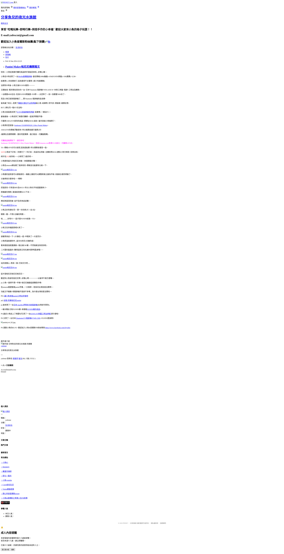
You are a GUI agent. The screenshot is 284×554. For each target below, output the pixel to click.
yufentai (4, 346)
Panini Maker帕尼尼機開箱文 (22, 66)
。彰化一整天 (6, 476)
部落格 (8, 55)
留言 (20, 358)
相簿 (7, 52)
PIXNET (125, 523)
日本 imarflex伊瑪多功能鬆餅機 (25, 305)
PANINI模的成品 (33, 309)
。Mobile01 (5, 467)
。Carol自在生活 (7, 485)
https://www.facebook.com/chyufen (57, 328)
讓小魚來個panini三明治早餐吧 (16, 296)
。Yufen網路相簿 (7, 489)
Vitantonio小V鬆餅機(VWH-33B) (28, 318)
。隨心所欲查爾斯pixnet (10, 494)
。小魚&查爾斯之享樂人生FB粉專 (14, 498)
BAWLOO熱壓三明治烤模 (40, 314)
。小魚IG (4, 462)
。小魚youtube (6, 480)
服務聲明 (163, 523)
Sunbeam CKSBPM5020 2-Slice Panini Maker (30, 125)
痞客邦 (15, 358)
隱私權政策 (154, 523)
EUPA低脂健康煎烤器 (25, 112)
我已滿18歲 (5, 549)
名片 (7, 57)
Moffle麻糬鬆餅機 (25, 76)
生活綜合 (19, 47)
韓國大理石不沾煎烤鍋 (27, 103)
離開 (12, 549)
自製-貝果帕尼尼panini (12, 300)
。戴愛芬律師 (6, 471)
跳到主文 (4, 23)
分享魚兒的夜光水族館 (18, 17)
